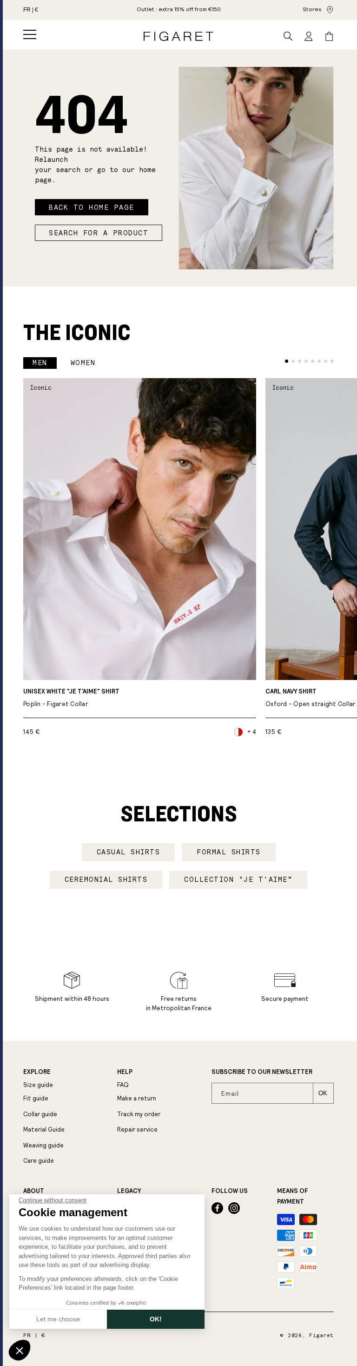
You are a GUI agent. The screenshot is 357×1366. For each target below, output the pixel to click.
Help (124, 1072)
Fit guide (35, 1098)
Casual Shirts (128, 852)
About (33, 1191)
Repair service (137, 1129)
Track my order (138, 1114)
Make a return (136, 1098)
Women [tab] (83, 363)
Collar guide (40, 1114)
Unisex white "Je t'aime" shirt (71, 698)
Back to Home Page (91, 207)
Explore (37, 1072)
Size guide (38, 1085)
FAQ (123, 1085)
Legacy (129, 1191)
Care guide (38, 1161)
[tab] (286, 361)
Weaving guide (43, 1145)
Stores (312, 9)
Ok (322, 1093)
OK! (156, 1319)
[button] (30, 34)
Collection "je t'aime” (238, 879)
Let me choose (58, 1319)
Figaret (321, 1336)
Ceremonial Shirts (106, 879)
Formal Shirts (229, 852)
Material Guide (44, 1129)
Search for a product (98, 233)
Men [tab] (40, 363)
